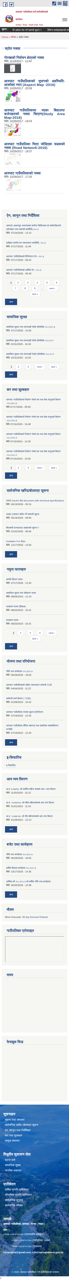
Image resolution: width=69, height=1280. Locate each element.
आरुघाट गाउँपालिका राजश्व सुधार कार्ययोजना (24, 712)
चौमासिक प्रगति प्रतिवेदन (18, 1194)
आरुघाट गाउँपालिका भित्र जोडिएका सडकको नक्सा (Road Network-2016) (34, 146)
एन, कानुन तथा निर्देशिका (18, 1130)
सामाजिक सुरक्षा (13, 1165)
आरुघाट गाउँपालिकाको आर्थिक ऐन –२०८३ (23, 270)
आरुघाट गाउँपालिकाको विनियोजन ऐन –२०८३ (25, 256)
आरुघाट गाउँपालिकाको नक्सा (22, 173)
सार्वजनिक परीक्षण (14, 1205)
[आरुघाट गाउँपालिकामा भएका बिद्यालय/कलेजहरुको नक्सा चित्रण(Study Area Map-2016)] (12, 129)
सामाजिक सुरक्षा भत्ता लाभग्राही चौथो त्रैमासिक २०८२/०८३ (30, 326)
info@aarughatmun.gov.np (47, 1252)
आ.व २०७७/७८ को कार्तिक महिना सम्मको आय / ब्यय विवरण (31, 789)
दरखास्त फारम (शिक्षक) (16, 606)
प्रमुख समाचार (12, 1140)
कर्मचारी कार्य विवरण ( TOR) (18, 698)
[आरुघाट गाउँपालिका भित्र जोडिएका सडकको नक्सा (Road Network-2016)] (12, 158)
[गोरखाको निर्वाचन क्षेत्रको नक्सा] (12, 67)
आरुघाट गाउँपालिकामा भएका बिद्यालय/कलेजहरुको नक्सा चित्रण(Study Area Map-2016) (34, 113)
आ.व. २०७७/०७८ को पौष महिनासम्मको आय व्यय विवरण (29, 816)
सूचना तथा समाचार (14, 1119)
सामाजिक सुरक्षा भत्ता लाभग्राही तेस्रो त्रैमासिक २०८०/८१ (30, 354)
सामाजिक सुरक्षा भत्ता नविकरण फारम (21, 593)
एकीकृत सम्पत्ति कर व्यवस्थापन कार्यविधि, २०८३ (26, 242)
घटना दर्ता (10, 1160)
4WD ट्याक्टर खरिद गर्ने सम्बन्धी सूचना (22, 514)
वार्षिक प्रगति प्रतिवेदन (16, 1189)
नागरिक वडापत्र (13, 1170)
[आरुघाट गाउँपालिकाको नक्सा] (12, 184)
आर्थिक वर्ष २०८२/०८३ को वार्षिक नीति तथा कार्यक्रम (28, 881)
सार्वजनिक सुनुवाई (14, 1200)
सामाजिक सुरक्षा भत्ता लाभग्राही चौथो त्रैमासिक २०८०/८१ (30, 340)
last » (35, 294)
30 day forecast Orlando (35, 917)
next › (52, 288)
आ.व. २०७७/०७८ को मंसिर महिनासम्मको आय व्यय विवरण (30, 802)
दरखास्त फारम (12, 620)
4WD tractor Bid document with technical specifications (35, 500)
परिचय (13, 37)
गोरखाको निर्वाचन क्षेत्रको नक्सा (24, 57)
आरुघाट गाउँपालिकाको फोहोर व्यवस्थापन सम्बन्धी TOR (29, 684)
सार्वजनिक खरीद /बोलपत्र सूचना (21, 1125)
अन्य (11, 302)
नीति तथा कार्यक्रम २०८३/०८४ (19, 671)
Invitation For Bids (15, 541)
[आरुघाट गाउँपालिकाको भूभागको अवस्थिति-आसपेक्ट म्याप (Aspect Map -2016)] (12, 95)
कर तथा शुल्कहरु (13, 1135)
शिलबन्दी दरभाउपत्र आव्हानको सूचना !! (22, 527)
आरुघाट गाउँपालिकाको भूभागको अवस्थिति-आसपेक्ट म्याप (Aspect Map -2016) (34, 83)
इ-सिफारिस (10, 765)
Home (5, 37)
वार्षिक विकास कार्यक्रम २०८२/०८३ (21, 868)
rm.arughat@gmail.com (17, 1252)
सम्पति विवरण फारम (14, 579)
